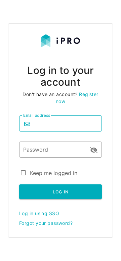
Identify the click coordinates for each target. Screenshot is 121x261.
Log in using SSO (39, 213)
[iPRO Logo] (60, 45)
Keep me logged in (53, 173)
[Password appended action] (93, 150)
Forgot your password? (46, 223)
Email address (36, 115)
